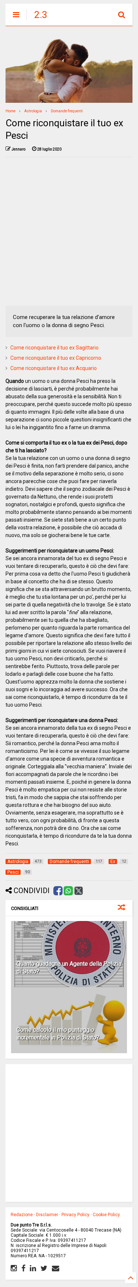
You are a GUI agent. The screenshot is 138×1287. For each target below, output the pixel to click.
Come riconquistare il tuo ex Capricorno (55, 358)
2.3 (40, 14)
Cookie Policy (106, 1214)
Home (10, 111)
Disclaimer (47, 1214)
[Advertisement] (69, 231)
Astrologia (33, 111)
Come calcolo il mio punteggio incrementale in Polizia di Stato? (58, 1033)
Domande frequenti (67, 111)
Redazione (22, 1214)
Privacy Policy (75, 1214)
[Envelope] (55, 1268)
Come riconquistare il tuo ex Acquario (53, 368)
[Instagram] (14, 1268)
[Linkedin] (33, 1268)
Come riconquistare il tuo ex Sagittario (54, 348)
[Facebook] (23, 1268)
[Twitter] (43, 1268)
